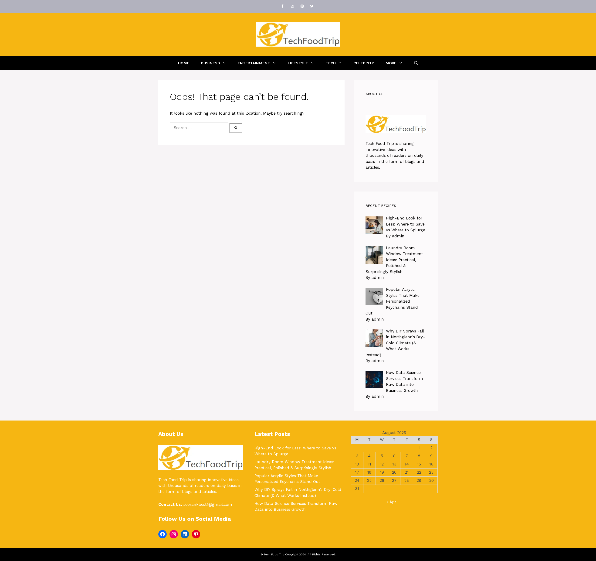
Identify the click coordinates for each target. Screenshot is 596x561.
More (391, 63)
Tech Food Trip (380, 143)
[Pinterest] (302, 6)
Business (210, 63)
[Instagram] (292, 6)
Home (183, 63)
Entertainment (254, 63)
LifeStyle (298, 63)
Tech (331, 63)
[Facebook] (282, 6)
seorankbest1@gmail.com (207, 504)
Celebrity (363, 63)
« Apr (391, 501)
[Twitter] (312, 6)
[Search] (236, 128)
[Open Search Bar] (416, 63)
